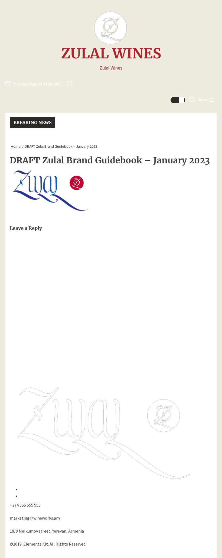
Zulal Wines (111, 53)
